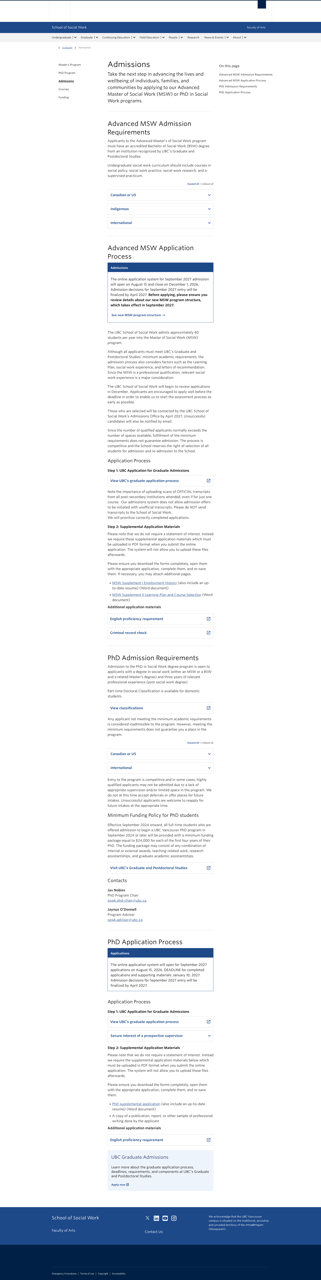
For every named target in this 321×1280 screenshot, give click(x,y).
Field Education (149, 37)
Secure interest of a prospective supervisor (147, 1036)
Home (54, 47)
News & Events (213, 37)
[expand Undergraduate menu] (75, 37)
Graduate (87, 37)
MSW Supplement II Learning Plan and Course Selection (156, 595)
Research (193, 37)
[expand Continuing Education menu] (134, 37)
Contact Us (154, 1232)
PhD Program (67, 72)
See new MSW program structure (136, 315)
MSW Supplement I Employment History (144, 583)
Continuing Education (116, 37)
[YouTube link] (167, 1219)
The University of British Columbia (59, 11)
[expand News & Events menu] (227, 37)
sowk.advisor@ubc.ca (125, 920)
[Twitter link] (149, 1219)
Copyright (103, 1273)
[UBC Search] (262, 5)
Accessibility (119, 1273)
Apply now (118, 1184)
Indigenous (120, 209)
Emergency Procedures (64, 1273)
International (121, 223)
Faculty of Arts (256, 27)
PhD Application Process (234, 92)
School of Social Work (69, 27)
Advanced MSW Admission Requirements (246, 74)
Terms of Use (87, 1273)
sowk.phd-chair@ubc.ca (127, 900)
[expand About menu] (245, 37)
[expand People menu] (182, 37)
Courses (64, 89)
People (173, 37)
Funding (64, 97)
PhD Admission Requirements (238, 86)
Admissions (66, 81)
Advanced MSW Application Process (242, 80)
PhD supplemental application (136, 1104)
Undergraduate (61, 37)
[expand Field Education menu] (163, 37)
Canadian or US (123, 195)
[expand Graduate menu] (97, 37)
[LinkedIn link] (158, 1219)
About (237, 37)
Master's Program (70, 64)
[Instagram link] (175, 1219)
